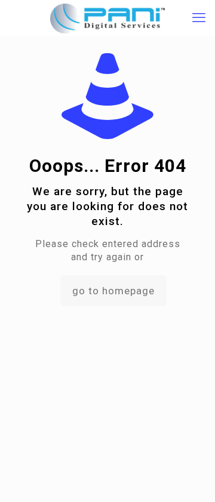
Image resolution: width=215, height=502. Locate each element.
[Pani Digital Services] (107, 18)
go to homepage (113, 291)
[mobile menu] (199, 18)
